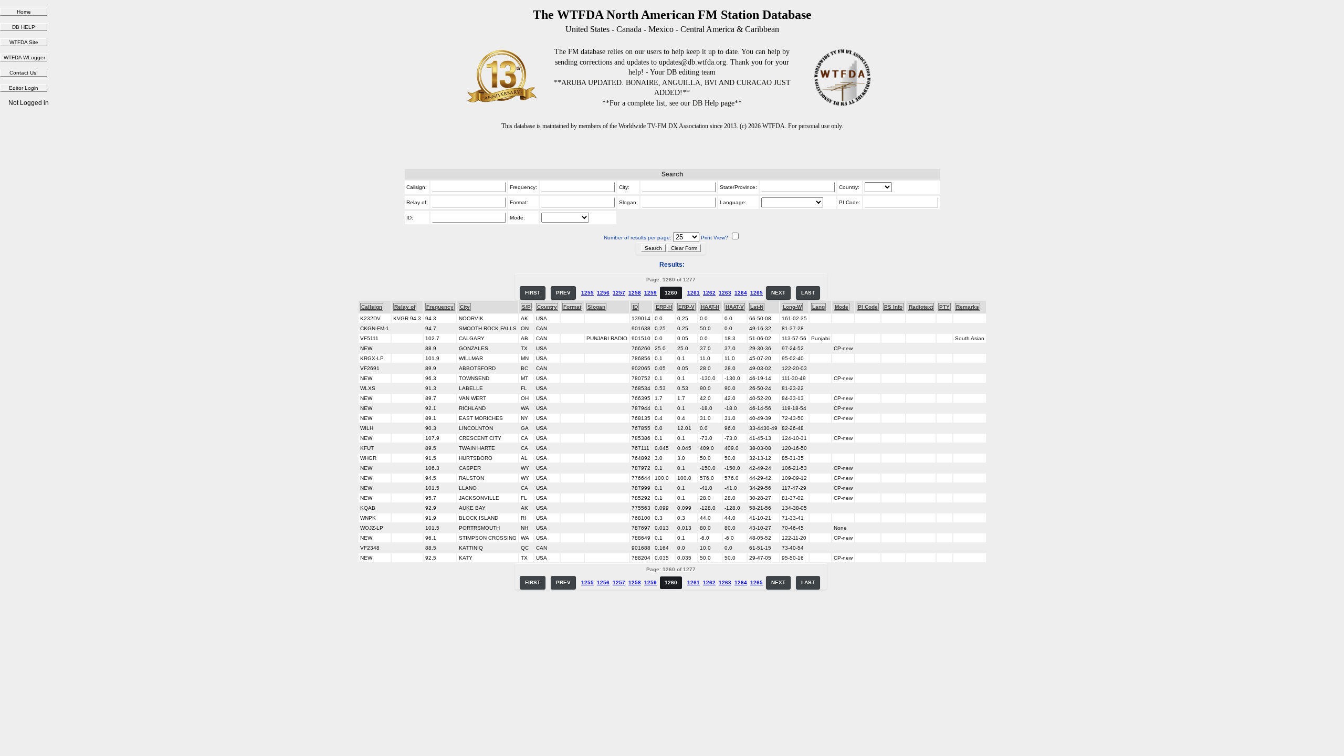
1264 (740, 293)
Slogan (596, 307)
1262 (709, 293)
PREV (563, 293)
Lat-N (756, 307)
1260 (671, 293)
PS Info (893, 307)
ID (635, 307)
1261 (693, 293)
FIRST (532, 293)
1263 (725, 293)
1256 (603, 293)
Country (547, 307)
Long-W (792, 307)
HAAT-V (735, 307)
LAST (808, 293)
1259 (650, 293)
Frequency (440, 307)
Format (572, 307)
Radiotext (921, 307)
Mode (841, 307)
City (465, 307)
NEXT (778, 293)
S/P (526, 307)
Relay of (404, 307)
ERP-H (664, 307)
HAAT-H (710, 307)
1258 (634, 293)
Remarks (967, 307)
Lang (818, 307)
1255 (587, 293)
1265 (756, 293)
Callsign (371, 307)
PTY (944, 307)
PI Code (868, 307)
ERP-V (686, 307)
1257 (619, 293)
